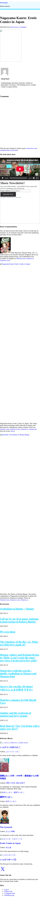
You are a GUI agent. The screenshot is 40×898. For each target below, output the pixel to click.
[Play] (3, 178)
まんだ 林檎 (10, 831)
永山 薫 (8, 847)
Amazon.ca (30, 258)
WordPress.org (9, 895)
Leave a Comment (20, 27)
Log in (6, 889)
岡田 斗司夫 (10, 783)
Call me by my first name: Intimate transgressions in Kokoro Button (19, 620)
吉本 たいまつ (11, 801)
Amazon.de (33, 429)
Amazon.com (20, 258)
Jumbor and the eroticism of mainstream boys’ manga (15, 714)
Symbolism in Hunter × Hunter (17, 608)
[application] (20, 169)
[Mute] (34, 178)
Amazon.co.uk (5, 260)
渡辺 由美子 (20, 783)
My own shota (7, 631)
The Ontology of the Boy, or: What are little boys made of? (19, 643)
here (12, 431)
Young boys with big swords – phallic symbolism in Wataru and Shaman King (18, 673)
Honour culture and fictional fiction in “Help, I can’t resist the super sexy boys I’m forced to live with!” (19, 657)
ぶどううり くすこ (13, 751)
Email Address (5, 191)
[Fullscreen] (37, 178)
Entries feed (8, 891)
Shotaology (4, 3)
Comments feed (9, 893)
